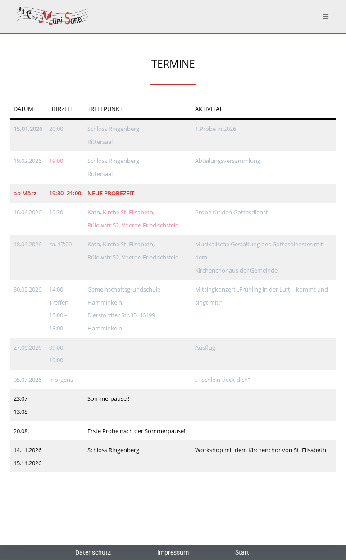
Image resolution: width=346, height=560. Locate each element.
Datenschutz (93, 552)
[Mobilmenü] (326, 17)
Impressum (173, 552)
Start (242, 552)
